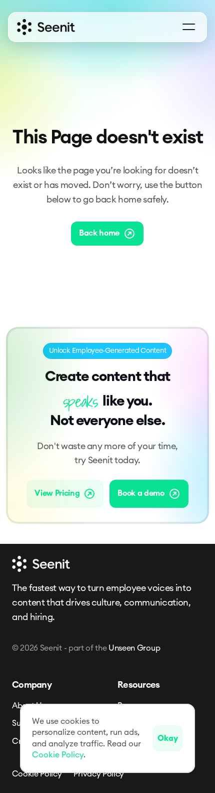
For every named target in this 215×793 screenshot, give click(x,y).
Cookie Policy (37, 774)
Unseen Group (134, 648)
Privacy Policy (99, 774)
